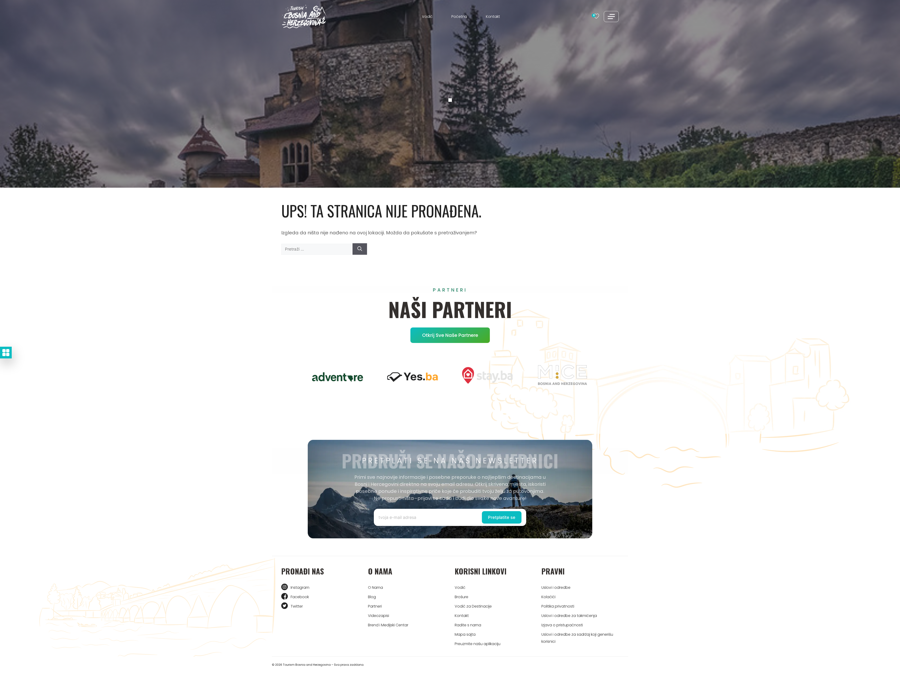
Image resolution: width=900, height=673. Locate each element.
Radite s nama (468, 625)
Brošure (461, 597)
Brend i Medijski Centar (388, 625)
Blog (372, 597)
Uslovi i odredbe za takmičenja (569, 615)
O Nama (375, 587)
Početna (459, 16)
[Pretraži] (359, 249)
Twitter (297, 606)
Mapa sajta (465, 634)
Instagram (300, 587)
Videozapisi (378, 615)
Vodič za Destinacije (473, 606)
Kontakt (493, 16)
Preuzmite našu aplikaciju (477, 643)
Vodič (427, 16)
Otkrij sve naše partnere (450, 335)
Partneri (375, 606)
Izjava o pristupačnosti (562, 625)
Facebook (300, 597)
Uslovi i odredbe (555, 587)
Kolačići (548, 597)
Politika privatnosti (557, 606)
